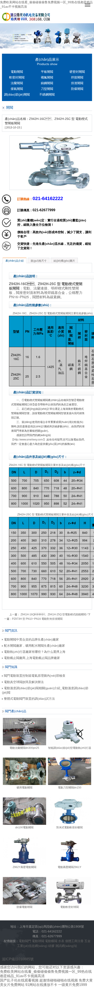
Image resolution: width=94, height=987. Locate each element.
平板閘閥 (47, 71)
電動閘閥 (17, 71)
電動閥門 (25, 941)
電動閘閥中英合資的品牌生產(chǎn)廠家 (31, 639)
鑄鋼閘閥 (47, 83)
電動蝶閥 (51, 941)
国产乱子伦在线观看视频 (19, 980)
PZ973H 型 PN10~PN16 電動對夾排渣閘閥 (37, 618)
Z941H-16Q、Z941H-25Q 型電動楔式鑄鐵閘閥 (53, 614)
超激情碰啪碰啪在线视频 (58, 980)
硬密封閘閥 (77, 71)
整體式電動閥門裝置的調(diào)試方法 (29, 698)
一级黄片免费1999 (72, 985)
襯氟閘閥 (47, 77)
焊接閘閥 (77, 77)
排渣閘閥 (77, 83)
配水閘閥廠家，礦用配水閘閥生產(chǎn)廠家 (34, 645)
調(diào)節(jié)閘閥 (17, 94)
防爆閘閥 (77, 89)
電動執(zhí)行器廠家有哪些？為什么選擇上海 (34, 651)
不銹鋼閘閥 (47, 94)
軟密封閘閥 (16, 77)
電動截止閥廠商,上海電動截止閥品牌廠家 (32, 658)
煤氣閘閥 (17, 89)
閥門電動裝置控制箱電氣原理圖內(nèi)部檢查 (34, 675)
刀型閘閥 (47, 89)
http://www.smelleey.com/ (28, 439)
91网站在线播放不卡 (41, 985)
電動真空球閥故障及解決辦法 (24, 682)
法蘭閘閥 (17, 83)
